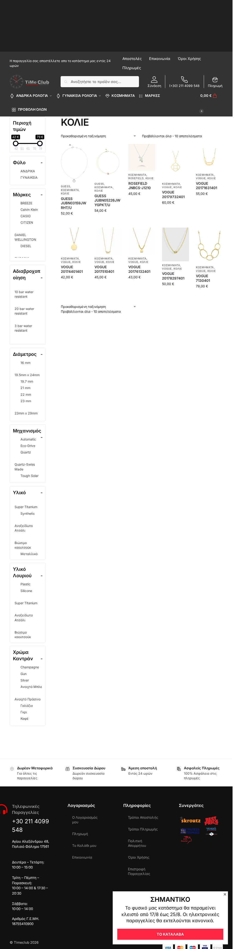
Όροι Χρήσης (139, 857)
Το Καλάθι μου (84, 845)
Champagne (30, 667)
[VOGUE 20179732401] (175, 162)
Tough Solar (29, 476)
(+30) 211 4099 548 (184, 86)
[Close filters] (47, 119)
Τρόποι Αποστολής (143, 817)
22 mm (26, 394)
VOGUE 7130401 (203, 278)
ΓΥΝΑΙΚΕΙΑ (29, 177)
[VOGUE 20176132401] (141, 241)
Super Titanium (26, 507)
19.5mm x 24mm (27, 375)
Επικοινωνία (82, 857)
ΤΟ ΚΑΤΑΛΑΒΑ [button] (170, 934)
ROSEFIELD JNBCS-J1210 (139, 185)
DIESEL (26, 246)
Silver (25, 680)
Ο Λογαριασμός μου (85, 819)
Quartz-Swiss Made (25, 466)
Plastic (25, 584)
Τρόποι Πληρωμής (143, 829)
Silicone (26, 591)
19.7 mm (27, 381)
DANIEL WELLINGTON (25, 237)
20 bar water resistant (24, 311)
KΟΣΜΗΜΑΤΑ (70, 190)
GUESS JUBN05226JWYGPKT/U (107, 200)
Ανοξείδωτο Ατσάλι (24, 528)
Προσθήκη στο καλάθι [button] (74, 224)
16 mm (25, 363)
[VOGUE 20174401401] (74, 241)
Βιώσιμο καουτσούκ (23, 545)
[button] (211, 102)
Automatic (28, 439)
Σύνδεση (154, 86)
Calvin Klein (29, 209)
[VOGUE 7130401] (209, 245)
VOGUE (167, 187)
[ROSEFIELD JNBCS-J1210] (141, 157)
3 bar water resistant (23, 328)
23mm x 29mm (26, 413)
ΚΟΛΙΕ (65, 193)
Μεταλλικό (29, 554)
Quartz (26, 452)
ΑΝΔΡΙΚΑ (28, 171)
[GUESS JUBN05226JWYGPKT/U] (107, 162)
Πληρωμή (215, 86)
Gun (24, 674)
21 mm (25, 388)
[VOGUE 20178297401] (175, 244)
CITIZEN (27, 222)
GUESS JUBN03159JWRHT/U (73, 203)
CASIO (26, 216)
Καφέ (25, 718)
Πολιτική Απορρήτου (137, 843)
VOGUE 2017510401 (104, 269)
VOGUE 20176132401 (139, 269)
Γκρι (24, 712)
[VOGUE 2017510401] (107, 241)
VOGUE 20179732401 (173, 194)
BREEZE (26, 203)
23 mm (26, 401)
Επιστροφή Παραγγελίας (139, 871)
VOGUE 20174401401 (72, 269)
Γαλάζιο (27, 706)
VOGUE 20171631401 (206, 185)
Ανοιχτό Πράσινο (28, 699)
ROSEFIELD (136, 178)
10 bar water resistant (24, 294)
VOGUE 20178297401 (173, 275)
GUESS (65, 186)
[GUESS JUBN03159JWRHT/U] (74, 163)
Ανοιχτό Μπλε (31, 687)
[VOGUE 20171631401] (209, 157)
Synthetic (28, 513)
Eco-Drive (28, 446)
